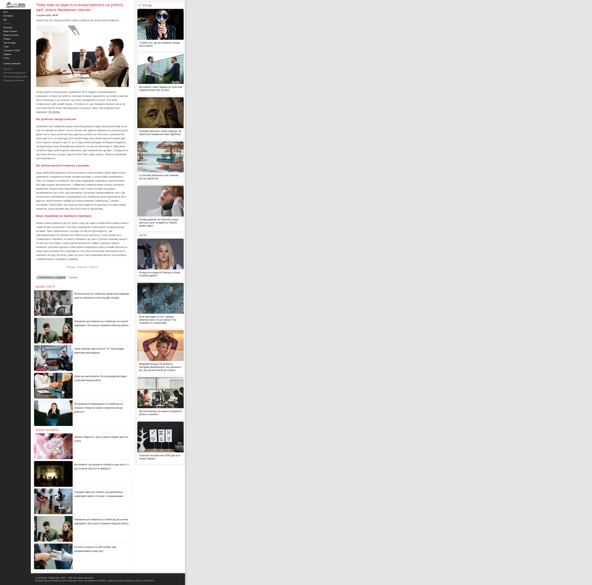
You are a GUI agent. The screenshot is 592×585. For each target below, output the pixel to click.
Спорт (6, 46)
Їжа (4, 19)
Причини (82, 267)
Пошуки (71, 267)
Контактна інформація (14, 72)
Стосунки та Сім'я (11, 50)
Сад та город (9, 43)
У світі (6, 58)
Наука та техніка (11, 35)
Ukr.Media (54, 112)
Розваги (7, 39)
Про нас (7, 69)
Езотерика (8, 16)
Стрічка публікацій (11, 63)
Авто (5, 12)
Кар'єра (6, 23)
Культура (7, 27)
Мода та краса (10, 31)
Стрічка (72, 277)
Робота (93, 267)
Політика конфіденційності (16, 76)
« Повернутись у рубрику (51, 277)
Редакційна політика (13, 80)
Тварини (7, 54)
